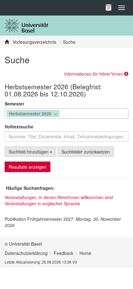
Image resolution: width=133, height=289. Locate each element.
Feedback (63, 253)
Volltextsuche (19, 126)
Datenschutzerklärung (26, 253)
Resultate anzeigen (27, 167)
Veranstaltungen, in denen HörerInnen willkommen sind (59, 197)
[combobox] (66, 113)
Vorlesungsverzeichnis (33, 42)
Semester (14, 103)
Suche (69, 42)
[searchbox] (62, 114)
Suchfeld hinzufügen (29, 152)
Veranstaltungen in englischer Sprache (42, 203)
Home (85, 253)
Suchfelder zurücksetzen (86, 152)
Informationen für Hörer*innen (94, 74)
